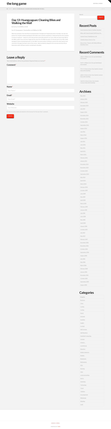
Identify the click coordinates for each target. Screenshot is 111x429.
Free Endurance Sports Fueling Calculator (90, 30)
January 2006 (83, 272)
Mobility (82, 355)
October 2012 (84, 122)
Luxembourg (83, 345)
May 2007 (82, 236)
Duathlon (82, 319)
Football (82, 326)
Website (10, 104)
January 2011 (83, 161)
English (82, 323)
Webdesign (83, 398)
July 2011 (82, 141)
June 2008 (83, 216)
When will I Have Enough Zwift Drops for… (91, 33)
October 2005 (84, 278)
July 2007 (82, 232)
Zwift (81, 404)
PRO (59, 426)
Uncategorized (84, 394)
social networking (84, 375)
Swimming (82, 381)
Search (81, 14)
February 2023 (84, 102)
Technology (83, 385)
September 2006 (84, 252)
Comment (11, 65)
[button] (109, 1)
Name (10, 86)
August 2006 (83, 255)
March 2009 (83, 203)
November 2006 (84, 245)
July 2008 (82, 213)
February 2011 (84, 157)
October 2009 (84, 190)
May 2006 (82, 262)
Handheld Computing (85, 336)
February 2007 (84, 239)
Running (82, 368)
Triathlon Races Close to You (87, 39)
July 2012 (82, 131)
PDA (81, 365)
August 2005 (83, 285)
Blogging (82, 297)
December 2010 (84, 164)
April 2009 (83, 200)
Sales (81, 372)
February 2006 (84, 268)
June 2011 (83, 144)
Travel (82, 388)
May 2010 (82, 177)
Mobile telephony (84, 352)
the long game (16, 3)
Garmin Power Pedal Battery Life (88, 36)
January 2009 (83, 210)
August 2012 (83, 128)
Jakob (81, 56)
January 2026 (83, 99)
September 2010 (84, 174)
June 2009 (83, 193)
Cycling (82, 306)
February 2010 (84, 187)
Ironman (82, 339)
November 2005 (84, 275)
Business (82, 300)
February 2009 (84, 206)
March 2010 (83, 184)
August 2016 (83, 112)
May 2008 (82, 219)
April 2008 (83, 223)
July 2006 (82, 259)
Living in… (82, 342)
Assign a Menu (98, 3)
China (81, 303)
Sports (82, 378)
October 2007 (84, 229)
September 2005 (84, 281)
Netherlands (83, 362)
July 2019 (82, 108)
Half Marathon (84, 332)
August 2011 (83, 138)
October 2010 (84, 170)
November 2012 (84, 118)
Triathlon (82, 391)
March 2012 (83, 135)
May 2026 (82, 95)
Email (9, 95)
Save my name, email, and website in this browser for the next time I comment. (28, 111)
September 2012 (84, 125)
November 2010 (84, 167)
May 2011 (82, 148)
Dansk (82, 313)
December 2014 (84, 115)
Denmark (82, 316)
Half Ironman (83, 329)
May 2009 (82, 197)
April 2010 (83, 180)
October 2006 (84, 249)
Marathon (82, 349)
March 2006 (83, 265)
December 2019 (84, 105)
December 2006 (84, 242)
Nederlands (83, 359)
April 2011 (83, 151)
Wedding (82, 401)
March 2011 (83, 154)
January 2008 (83, 226)
